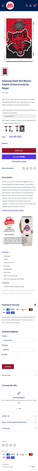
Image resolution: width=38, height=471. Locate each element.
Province (5, 345)
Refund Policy (6, 375)
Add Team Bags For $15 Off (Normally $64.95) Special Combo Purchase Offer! (19, 111)
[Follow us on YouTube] (14, 445)
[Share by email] (34, 168)
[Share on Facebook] (23, 168)
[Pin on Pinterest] (27, 168)
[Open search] (27, 6)
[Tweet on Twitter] (31, 168)
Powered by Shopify (7, 467)
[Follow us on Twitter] (7, 445)
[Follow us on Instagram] (10, 445)
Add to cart (19, 150)
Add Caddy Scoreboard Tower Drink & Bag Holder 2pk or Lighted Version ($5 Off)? (19, 121)
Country (4, 336)
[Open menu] (3, 6)
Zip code (4, 354)
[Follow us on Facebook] (3, 445)
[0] (34, 5)
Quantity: (5, 143)
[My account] (30, 6)
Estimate (8, 366)
